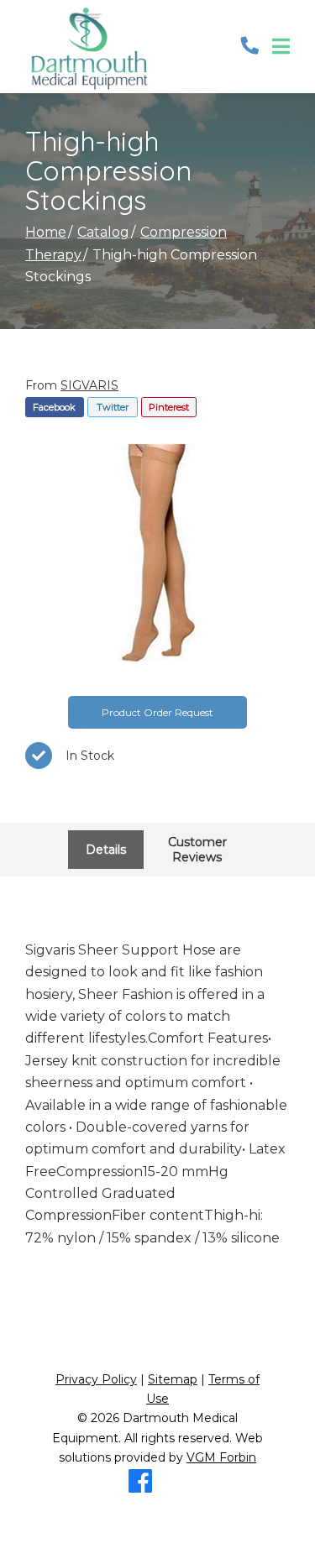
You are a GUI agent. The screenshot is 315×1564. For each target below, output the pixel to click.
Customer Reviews (197, 849)
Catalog (103, 232)
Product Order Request (157, 712)
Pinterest (169, 407)
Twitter (113, 407)
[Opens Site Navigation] (281, 47)
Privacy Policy (96, 1379)
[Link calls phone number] (250, 46)
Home (45, 232)
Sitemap (172, 1379)
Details (106, 849)
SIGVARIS (89, 385)
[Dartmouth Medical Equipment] (88, 46)
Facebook (54, 407)
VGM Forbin (221, 1457)
